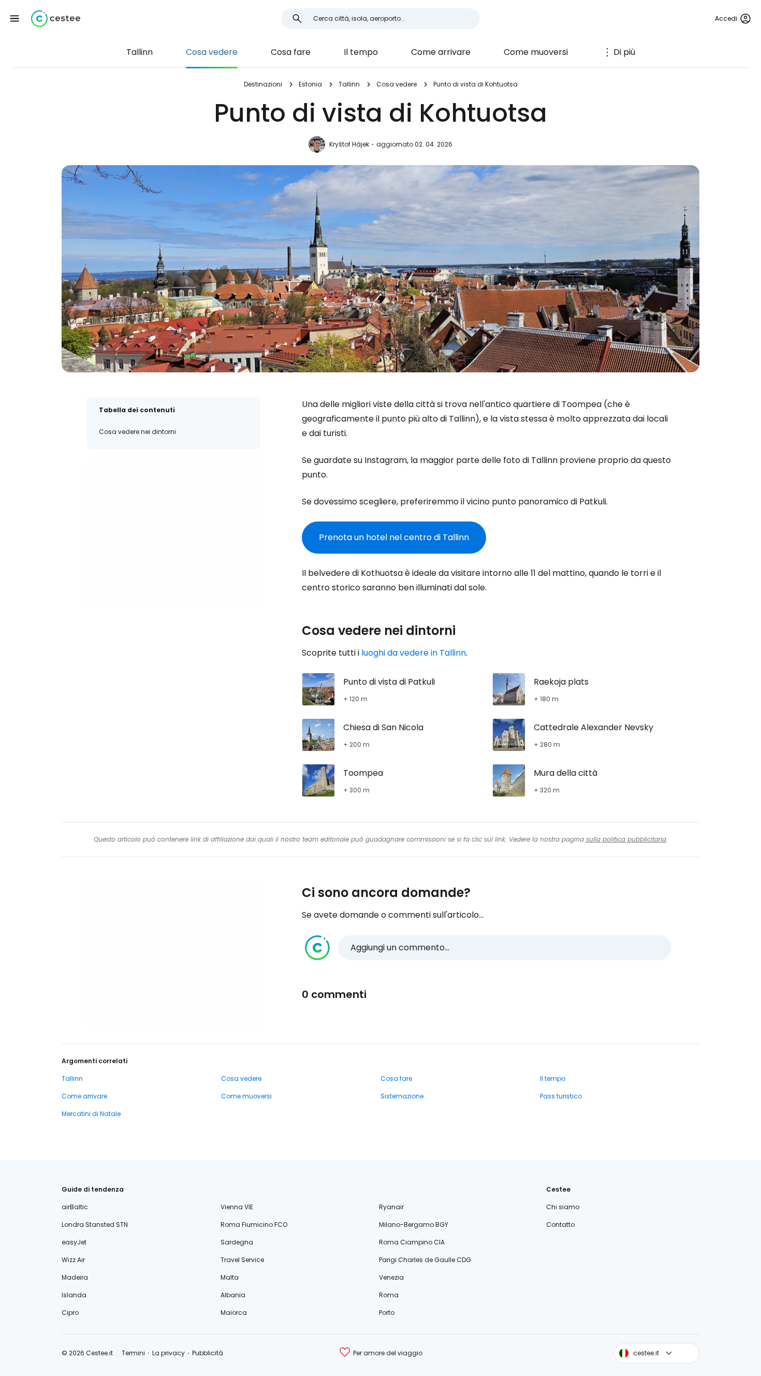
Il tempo (361, 52)
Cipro (70, 1312)
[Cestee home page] (55, 18)
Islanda (74, 1295)
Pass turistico (561, 1096)
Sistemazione (401, 1096)
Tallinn (139, 52)
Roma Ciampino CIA (412, 1242)
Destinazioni (263, 84)
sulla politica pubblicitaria (626, 839)
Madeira (75, 1277)
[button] (14, 18)
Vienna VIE (237, 1207)
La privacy (168, 1353)
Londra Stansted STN (95, 1224)
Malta (230, 1277)
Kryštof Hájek (349, 144)
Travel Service (242, 1259)
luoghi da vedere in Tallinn (413, 653)
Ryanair (391, 1207)
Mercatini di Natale (91, 1113)
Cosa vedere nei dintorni (137, 431)
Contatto (560, 1224)
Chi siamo (562, 1207)
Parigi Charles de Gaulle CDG (425, 1259)
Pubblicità (207, 1353)
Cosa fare (291, 52)
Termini (133, 1353)
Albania (233, 1295)
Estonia (310, 84)
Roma (389, 1295)
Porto (386, 1312)
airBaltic (75, 1207)
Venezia (391, 1277)
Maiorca (234, 1312)
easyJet (74, 1242)
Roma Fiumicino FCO (254, 1224)
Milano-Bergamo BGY (413, 1224)
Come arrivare (441, 52)
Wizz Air (73, 1259)
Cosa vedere (212, 52)
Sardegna (237, 1242)
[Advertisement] (173, 533)
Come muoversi (536, 52)
